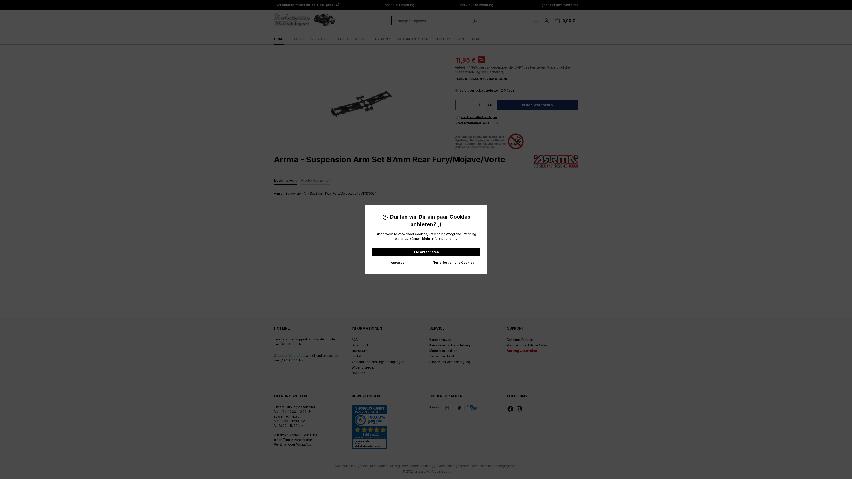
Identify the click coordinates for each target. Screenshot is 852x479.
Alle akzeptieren (426, 252)
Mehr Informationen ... (439, 238)
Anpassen (398, 262)
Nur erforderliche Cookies (453, 262)
